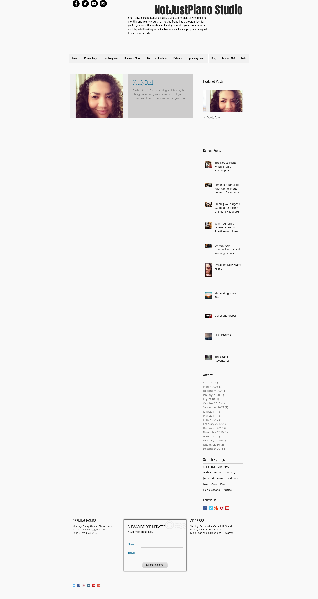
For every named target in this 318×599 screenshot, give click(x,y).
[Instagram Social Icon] (88, 585)
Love (206, 484)
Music (214, 484)
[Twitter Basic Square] (211, 508)
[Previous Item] (209, 101)
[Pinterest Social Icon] (222, 508)
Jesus (206, 478)
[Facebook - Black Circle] (76, 3)
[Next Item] (237, 101)
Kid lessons (219, 478)
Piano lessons (211, 490)
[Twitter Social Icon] (74, 585)
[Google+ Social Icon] (98, 585)
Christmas (209, 466)
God (226, 466)
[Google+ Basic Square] (216, 508)
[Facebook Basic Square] (205, 508)
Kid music (234, 478)
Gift (220, 466)
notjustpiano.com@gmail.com (89, 529)
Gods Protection (212, 472)
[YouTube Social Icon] (227, 508)
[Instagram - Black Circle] (103, 3)
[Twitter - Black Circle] (85, 3)
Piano (223, 484)
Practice (227, 490)
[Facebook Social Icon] (78, 585)
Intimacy (230, 472)
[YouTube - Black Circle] (94, 3)
